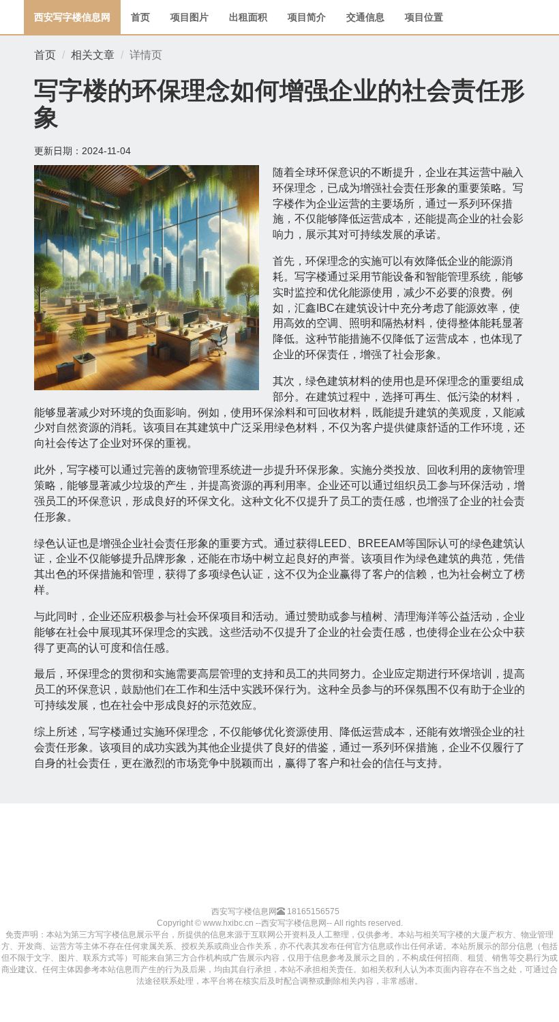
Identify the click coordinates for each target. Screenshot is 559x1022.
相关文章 (93, 55)
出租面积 (248, 17)
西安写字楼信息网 (72, 17)
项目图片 (189, 17)
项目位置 (424, 17)
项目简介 (307, 17)
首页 (140, 17)
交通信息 (365, 17)
